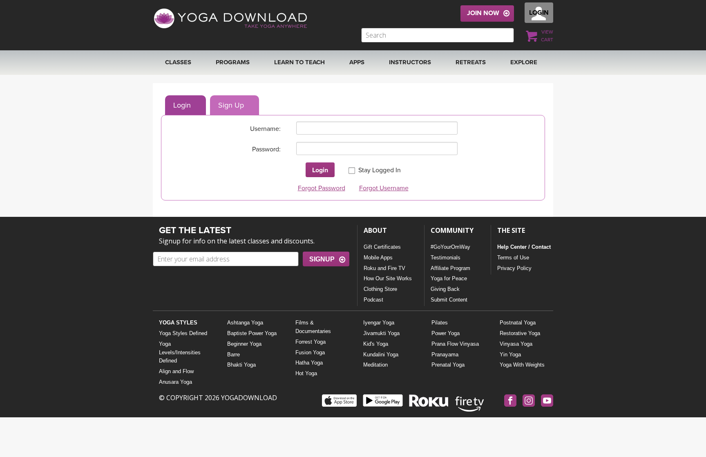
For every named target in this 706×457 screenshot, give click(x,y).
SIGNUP (322, 259)
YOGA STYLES (178, 323)
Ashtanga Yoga (245, 323)
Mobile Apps (378, 257)
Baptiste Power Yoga (252, 333)
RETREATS (471, 62)
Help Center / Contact (524, 247)
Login (182, 105)
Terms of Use (513, 257)
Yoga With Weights (522, 365)
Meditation (375, 365)
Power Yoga (445, 333)
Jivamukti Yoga (381, 333)
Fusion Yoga (310, 352)
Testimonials (445, 257)
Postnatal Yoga (518, 323)
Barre (233, 354)
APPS (356, 62)
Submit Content (449, 300)
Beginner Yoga (244, 344)
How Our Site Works (388, 278)
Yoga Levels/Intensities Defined (180, 352)
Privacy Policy (514, 268)
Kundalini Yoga (380, 354)
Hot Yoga (306, 373)
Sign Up (231, 105)
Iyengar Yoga (378, 323)
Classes (178, 62)
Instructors (410, 62)
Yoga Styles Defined (183, 333)
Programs (233, 62)
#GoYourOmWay (450, 247)
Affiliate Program (450, 268)
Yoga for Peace (449, 278)
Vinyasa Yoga (516, 344)
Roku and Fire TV (384, 268)
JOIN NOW (483, 13)
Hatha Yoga (309, 363)
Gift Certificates (382, 247)
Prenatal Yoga (448, 365)
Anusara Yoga (175, 382)
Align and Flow (176, 371)
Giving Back (445, 289)
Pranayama (444, 354)
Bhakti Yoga (241, 365)
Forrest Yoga (310, 342)
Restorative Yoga (520, 333)
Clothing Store (380, 289)
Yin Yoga (510, 354)
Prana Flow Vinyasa (455, 344)
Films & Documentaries (313, 327)
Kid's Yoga (375, 344)
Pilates (439, 323)
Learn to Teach (299, 62)
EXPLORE (523, 62)
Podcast (373, 300)
